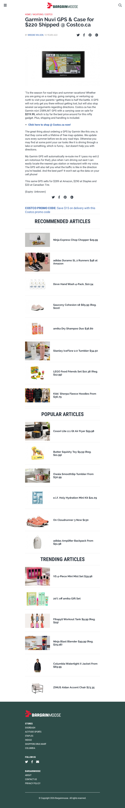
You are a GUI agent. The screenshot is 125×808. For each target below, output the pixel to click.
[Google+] (96, 35)
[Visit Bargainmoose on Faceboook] (32, 761)
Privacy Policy (32, 783)
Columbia (30, 748)
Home (28, 14)
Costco (48, 14)
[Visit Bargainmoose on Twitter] (26, 761)
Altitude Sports (33, 731)
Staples (29, 736)
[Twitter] (78, 35)
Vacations (38, 14)
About (28, 775)
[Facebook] (84, 35)
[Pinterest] (90, 35)
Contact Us (31, 779)
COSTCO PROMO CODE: (41, 208)
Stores (29, 723)
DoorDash (30, 727)
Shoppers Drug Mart (35, 744)
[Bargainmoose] (62, 5)
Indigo (28, 740)
